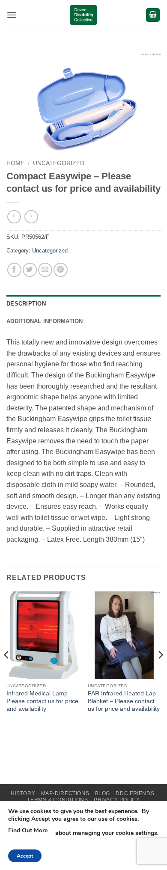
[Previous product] (31, 216)
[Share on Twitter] (30, 270)
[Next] (160, 672)
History (23, 793)
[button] (11, 14)
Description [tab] (26, 303)
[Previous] (7, 672)
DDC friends (135, 793)
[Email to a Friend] (45, 270)
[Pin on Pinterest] (61, 270)
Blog (102, 793)
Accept (25, 855)
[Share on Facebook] (14, 270)
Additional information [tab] (44, 321)
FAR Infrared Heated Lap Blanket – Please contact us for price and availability (124, 701)
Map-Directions (65, 793)
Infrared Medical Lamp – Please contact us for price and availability (42, 701)
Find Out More (28, 830)
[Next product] (14, 216)
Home (15, 163)
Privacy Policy (117, 800)
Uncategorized (58, 163)
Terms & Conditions (57, 800)
